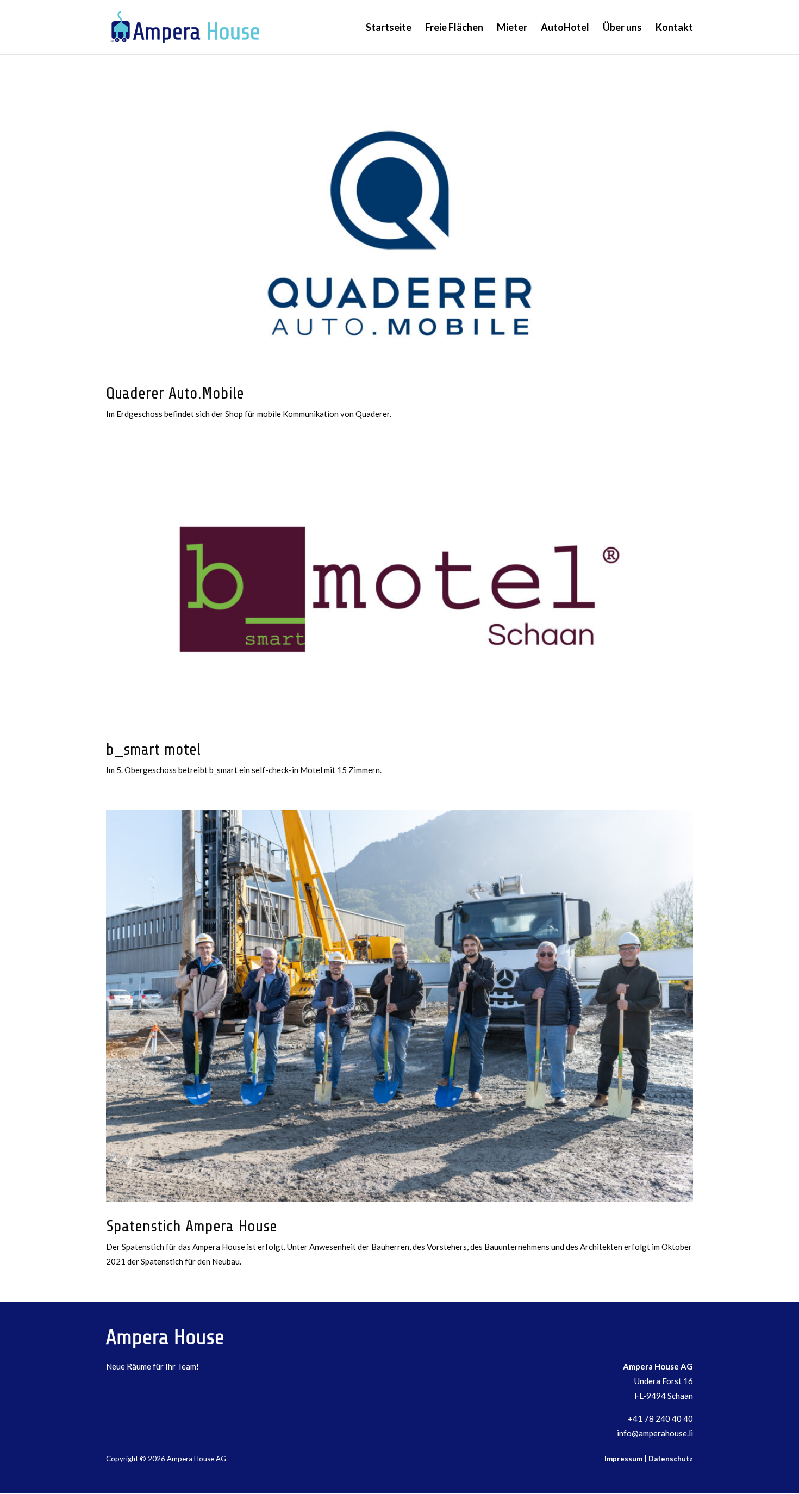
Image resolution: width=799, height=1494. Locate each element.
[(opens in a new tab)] (399, 233)
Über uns (622, 28)
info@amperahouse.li (655, 1433)
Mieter (512, 28)
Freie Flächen (454, 28)
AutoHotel (565, 28)
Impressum (623, 1458)
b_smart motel (153, 749)
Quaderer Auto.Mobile (175, 393)
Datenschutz (670, 1458)
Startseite (388, 28)
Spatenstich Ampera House (191, 1226)
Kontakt (674, 28)
